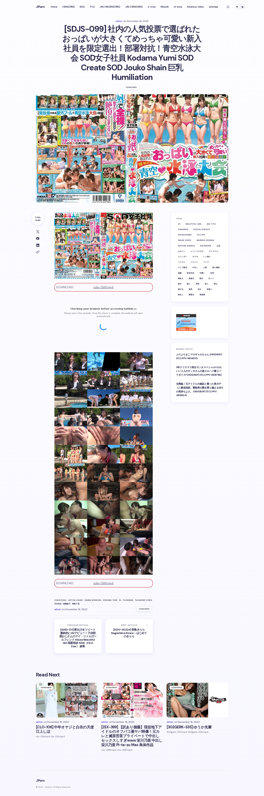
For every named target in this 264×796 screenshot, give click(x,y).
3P (179, 224)
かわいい (181, 251)
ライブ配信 (182, 267)
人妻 (205, 267)
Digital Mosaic (201, 229)
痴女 (180, 284)
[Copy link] (37, 252)
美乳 (198, 284)
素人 (189, 284)
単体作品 (190, 273)
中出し (195, 267)
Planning (128, 600)
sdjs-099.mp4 (103, 287)
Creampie (183, 229)
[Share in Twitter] (37, 231)
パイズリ (181, 262)
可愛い (202, 273)
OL (120, 600)
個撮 (180, 273)
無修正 (191, 278)
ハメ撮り (207, 256)
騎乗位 (191, 294)
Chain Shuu (60, 600)
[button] (228, 7)
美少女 (181, 289)
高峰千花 (76, 604)
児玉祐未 (58, 604)
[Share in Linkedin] (37, 245)
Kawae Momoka (93, 600)
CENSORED (131, 87)
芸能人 (209, 289)
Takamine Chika (143, 600)
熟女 (201, 278)
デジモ (195, 256)
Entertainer (185, 235)
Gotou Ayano (75, 600)
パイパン (194, 262)
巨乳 (212, 273)
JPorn (40, 6)
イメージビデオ (197, 251)
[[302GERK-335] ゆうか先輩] (197, 700)
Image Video (184, 240)
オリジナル (213, 251)
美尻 (190, 289)
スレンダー (182, 256)
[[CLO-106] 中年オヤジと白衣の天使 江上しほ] (67, 700)
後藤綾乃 (67, 604)
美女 (215, 284)
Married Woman (205, 240)
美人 (207, 284)
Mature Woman (186, 246)
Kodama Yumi (110, 600)
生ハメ (211, 278)
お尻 (218, 246)
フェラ (206, 262)
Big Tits (211, 224)
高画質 (202, 294)
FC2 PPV (201, 235)
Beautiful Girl (194, 224)
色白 (199, 289)
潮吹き (181, 278)
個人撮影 (216, 267)
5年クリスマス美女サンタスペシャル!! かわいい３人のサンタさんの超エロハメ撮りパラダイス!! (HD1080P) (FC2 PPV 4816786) (199, 371)
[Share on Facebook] (37, 238)
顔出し (181, 294)
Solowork (205, 246)
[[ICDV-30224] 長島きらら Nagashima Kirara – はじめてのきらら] (129, 636)
